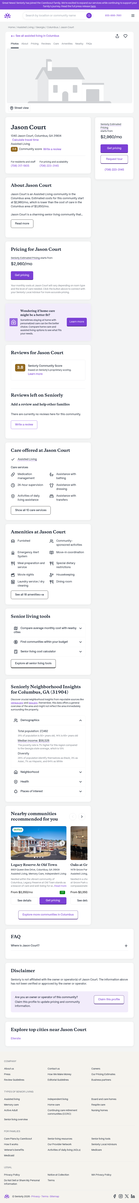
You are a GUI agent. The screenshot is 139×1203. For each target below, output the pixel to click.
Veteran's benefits (14, 1150)
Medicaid (9, 1155)
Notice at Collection (58, 1175)
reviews (46, 44)
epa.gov (33, 703)
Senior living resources (60, 1139)
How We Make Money (59, 1074)
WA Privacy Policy (101, 1175)
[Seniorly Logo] (7, 15)
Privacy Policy (12, 1175)
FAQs (89, 44)
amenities (67, 44)
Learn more (77, 322)
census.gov (17, 703)
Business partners (101, 1080)
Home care (54, 1105)
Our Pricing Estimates (103, 1074)
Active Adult (11, 1110)
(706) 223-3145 (49, 166)
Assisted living (12, 1099)
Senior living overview (16, 1119)
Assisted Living (27, 459)
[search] (89, 15)
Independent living (58, 1099)
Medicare (96, 1150)
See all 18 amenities (27, 594)
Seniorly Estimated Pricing (25, 258)
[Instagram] (121, 1196)
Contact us (54, 1069)
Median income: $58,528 (33, 741)
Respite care (98, 1105)
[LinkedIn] (133, 1196)
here (93, 6)
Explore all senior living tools (33, 663)
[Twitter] (127, 1196)
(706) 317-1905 (20, 166)
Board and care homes (103, 1099)
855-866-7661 (113, 15)
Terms (51, 1180)
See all (37, 36)
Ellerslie (16, 1038)
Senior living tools (100, 1139)
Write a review (24, 424)
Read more (22, 223)
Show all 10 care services (30, 510)
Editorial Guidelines (58, 1080)
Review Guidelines (14, 1080)
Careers (95, 1069)
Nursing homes (99, 1110)
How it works (11, 1144)
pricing (35, 44)
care (56, 44)
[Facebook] (115, 1196)
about (24, 44)
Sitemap (54, 1196)
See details (24, 900)
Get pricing (22, 275)
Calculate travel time (25, 140)
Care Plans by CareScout (18, 1139)
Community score (30, 149)
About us (9, 1069)
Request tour (114, 159)
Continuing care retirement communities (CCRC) (62, 1112)
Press (7, 1074)
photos (15, 44)
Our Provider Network (60, 1144)
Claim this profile (109, 999)
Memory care (11, 1105)
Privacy (35, 1196)
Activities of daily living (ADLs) (64, 1150)
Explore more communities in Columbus (48, 914)
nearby (79, 44)
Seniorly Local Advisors (104, 1144)
